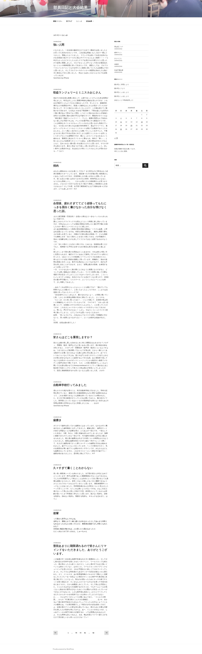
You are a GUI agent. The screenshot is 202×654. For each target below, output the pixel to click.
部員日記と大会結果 (70, 7)
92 (93, 633)
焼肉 (56, 165)
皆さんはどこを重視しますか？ (73, 337)
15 (142, 122)
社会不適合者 (118, 70)
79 (76, 633)
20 (131, 125)
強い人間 (58, 44)
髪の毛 (116, 84)
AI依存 (116, 64)
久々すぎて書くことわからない (73, 468)
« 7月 (116, 138)
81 (85, 633)
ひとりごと (118, 58)
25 (121, 129)
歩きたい (117, 100)
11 (121, 122)
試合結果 (89, 21)
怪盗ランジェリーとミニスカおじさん (77, 92)
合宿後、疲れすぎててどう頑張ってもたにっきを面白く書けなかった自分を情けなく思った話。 (80, 207)
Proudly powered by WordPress (63, 649)
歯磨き (57, 420)
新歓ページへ (57, 21)
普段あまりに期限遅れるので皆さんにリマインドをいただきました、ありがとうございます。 (80, 549)
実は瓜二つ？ (118, 46)
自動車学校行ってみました (70, 385)
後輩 (56, 513)
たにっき (79, 21)
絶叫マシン (118, 52)
